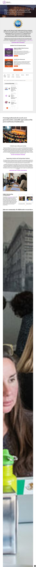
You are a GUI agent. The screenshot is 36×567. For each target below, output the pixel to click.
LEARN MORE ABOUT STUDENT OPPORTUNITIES (18, 170)
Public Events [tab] (18, 76)
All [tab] (4, 74)
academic (31, 40)
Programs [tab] (8, 74)
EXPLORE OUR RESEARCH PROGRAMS (18, 154)
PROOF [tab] (8, 76)
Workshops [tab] (17, 74)
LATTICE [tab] (13, 76)
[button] (32, 200)
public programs (10, 196)
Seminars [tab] (22, 74)
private (26, 40)
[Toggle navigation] (32, 2)
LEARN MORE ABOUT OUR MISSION (18, 42)
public (24, 40)
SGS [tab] (5, 76)
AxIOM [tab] (13, 74)
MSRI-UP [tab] (27, 74)
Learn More (16, 55)
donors (16, 40)
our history (18, 40)
